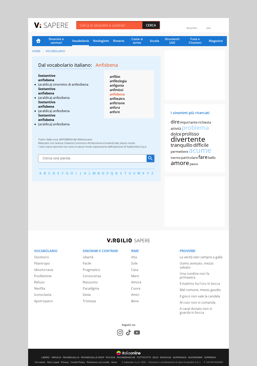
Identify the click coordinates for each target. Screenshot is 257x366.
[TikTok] (128, 332)
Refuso (39, 282)
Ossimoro (41, 257)
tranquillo (182, 145)
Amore (136, 282)
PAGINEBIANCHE (126, 357)
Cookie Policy (77, 362)
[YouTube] (137, 332)
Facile (87, 263)
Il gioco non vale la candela (200, 296)
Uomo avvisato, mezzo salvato (197, 265)
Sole (134, 263)
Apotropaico (43, 301)
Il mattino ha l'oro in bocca (200, 283)
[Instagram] (120, 332)
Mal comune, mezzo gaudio (200, 290)
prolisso (190, 134)
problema (195, 127)
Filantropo (42, 263)
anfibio (115, 76)
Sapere (56, 25)
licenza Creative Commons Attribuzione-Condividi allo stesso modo (95, 143)
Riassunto (90, 282)
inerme (176, 158)
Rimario (118, 41)
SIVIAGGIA (165, 357)
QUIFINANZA (180, 357)
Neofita (39, 288)
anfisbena (117, 94)
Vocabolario (80, 41)
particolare (189, 157)
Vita (134, 257)
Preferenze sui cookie (98, 362)
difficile (201, 145)
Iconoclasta (42, 294)
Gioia (87, 294)
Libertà (88, 257)
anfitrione (117, 103)
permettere (179, 151)
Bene (135, 301)
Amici (135, 294)
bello (212, 157)
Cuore (135, 288)
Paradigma (91, 288)
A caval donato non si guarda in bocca (196, 310)
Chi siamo (40, 362)
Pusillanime (43, 276)
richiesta (204, 122)
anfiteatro (117, 98)
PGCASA (110, 357)
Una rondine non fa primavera (194, 275)
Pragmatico (91, 270)
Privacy (65, 362)
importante (188, 122)
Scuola (154, 41)
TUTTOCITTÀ (144, 357)
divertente (188, 139)
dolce (176, 134)
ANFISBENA (65, 139)
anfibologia (118, 81)
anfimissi (116, 90)
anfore (115, 112)
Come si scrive (137, 41)
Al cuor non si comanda (197, 302)
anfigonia (117, 85)
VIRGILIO (56, 357)
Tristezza (89, 301)
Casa (134, 270)
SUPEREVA (210, 357)
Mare (135, 276)
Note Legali (53, 362)
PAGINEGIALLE (71, 357)
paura (194, 164)
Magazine (216, 41)
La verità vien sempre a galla (201, 257)
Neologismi (101, 41)
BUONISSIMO (195, 357)
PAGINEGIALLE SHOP (92, 357)
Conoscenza (92, 276)
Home (38, 41)
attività (176, 128)
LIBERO (45, 357)
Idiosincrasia (43, 270)
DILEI (155, 357)
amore (180, 163)
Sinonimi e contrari (56, 41)
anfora (115, 107)
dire (175, 121)
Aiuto (114, 362)
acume (200, 150)
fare (203, 156)
